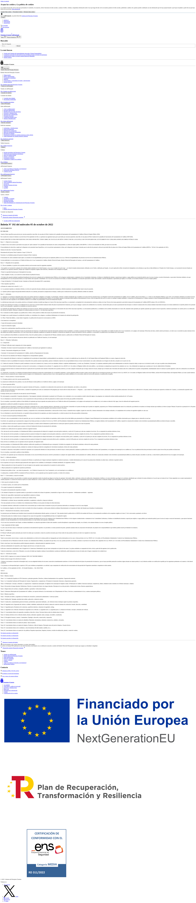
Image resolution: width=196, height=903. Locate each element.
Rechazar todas (29, 11)
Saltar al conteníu (5, 1)
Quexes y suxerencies (9, 156)
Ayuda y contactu (8, 660)
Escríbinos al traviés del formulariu (10, 673)
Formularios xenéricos (9, 158)
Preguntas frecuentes (9, 116)
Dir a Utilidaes (4, 162)
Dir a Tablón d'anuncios (6, 145)
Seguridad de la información (10, 690)
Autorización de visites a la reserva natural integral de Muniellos (19, 56)
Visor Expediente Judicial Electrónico (13, 182)
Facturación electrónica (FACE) (11, 170)
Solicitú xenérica (8, 57)
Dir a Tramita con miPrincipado (8, 91)
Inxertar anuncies (8, 82)
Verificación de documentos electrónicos (13, 154)
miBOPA (6, 79)
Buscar (18, 45)
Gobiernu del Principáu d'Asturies (29, 16)
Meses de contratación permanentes (12, 132)
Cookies (6, 692)
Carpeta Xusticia (8, 181)
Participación (7, 21)
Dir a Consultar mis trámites (7, 102)
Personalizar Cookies (17, 11)
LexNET (6, 187)
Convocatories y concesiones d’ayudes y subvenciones (17, 80)
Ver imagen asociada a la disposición (9, 633)
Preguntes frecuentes (9, 201)
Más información (16, 9)
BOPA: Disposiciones (9, 76)
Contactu (6, 186)
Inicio (5, 208)
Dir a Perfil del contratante (7, 139)
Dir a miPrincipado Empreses (8, 174)
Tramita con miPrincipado (10, 654)
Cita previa (6, 183)
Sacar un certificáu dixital (10, 155)
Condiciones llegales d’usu (10, 117)
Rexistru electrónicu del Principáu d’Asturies (14, 152)
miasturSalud (7, 22)
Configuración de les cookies (11, 693)
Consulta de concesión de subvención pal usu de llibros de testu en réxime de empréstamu (25, 54)
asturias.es (6, 20)
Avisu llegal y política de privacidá (12, 686)
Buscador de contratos (9, 133)
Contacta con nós (8, 171)
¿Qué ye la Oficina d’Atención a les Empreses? (15, 168)
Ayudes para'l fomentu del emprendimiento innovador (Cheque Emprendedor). (23, 53)
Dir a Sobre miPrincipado (7, 121)
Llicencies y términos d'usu (10, 113)
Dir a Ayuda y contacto (6, 205)
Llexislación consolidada (10, 78)
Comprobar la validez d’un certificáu (12, 159)
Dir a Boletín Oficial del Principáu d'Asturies (11, 84)
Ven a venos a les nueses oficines (10, 676)
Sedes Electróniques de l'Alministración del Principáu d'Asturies (19, 202)
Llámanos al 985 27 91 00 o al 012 (10, 670)
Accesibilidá (7, 685)
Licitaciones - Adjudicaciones (11, 128)
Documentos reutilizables (10, 99)
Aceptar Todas (6, 11)
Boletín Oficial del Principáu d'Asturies (13, 209)
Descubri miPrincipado (9, 110)
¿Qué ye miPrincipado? (9, 109)
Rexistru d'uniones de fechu (10, 185)
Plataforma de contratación (10, 130)
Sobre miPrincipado (8, 657)
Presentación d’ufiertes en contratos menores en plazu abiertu (18, 135)
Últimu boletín (7, 75)
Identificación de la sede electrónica (12, 111)
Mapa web (6, 689)
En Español (5, 25)
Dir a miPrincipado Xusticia (7, 190)
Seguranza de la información (10, 114)
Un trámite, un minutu (9, 198)
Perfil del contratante (9, 658)
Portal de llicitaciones (9, 129)
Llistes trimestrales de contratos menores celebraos (16, 136)
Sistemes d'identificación (10, 118)
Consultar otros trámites (9, 98)
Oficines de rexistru (8, 200)
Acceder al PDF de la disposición (12, 220)
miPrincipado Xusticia (9, 664)
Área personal (5, 27)
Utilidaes (6, 661)
